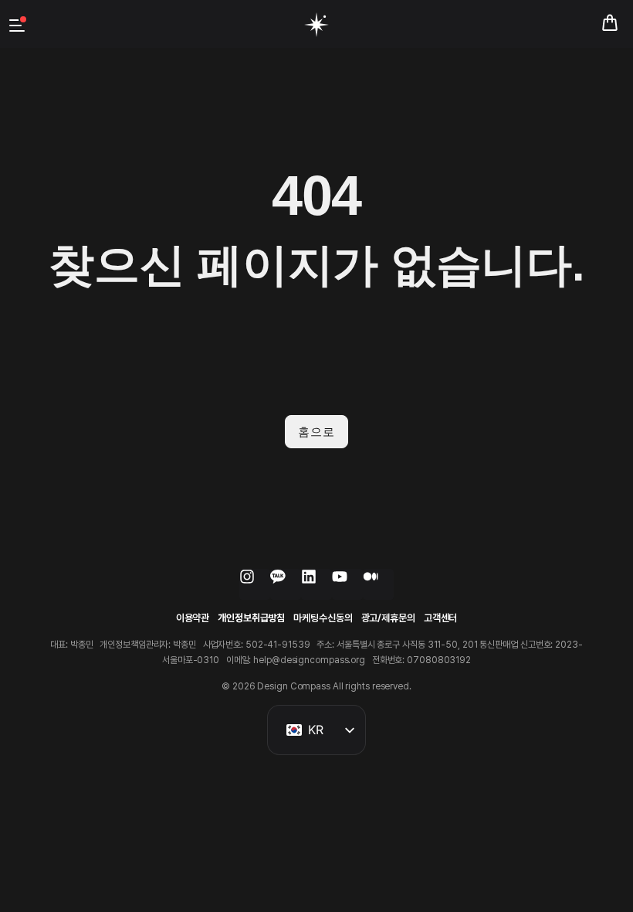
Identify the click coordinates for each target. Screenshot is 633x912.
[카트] (609, 23)
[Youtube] (347, 584)
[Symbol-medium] (378, 584)
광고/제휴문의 (388, 618)
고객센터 (441, 618)
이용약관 (193, 618)
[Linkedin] (316, 584)
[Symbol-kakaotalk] (285, 584)
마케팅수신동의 (322, 618)
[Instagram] (254, 584)
